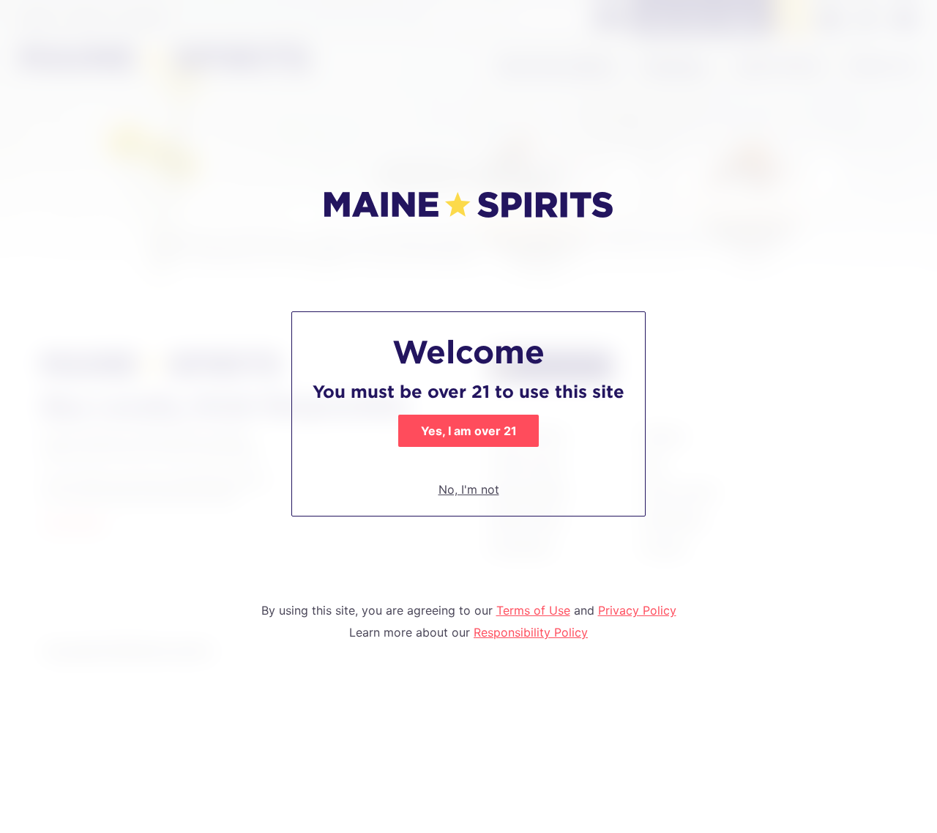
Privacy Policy (637, 610)
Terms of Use (533, 610)
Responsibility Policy (531, 632)
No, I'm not (468, 489)
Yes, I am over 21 (469, 430)
